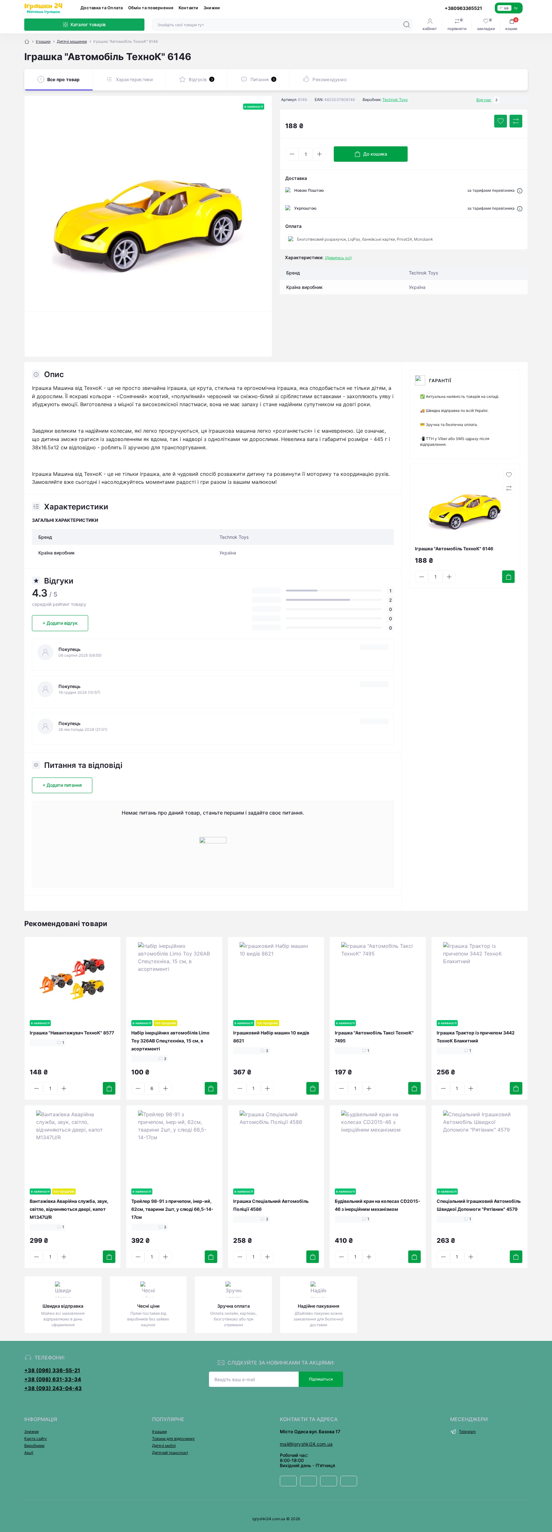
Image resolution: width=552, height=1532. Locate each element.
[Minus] (292, 154)
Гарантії (440, 380)
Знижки (211, 7)
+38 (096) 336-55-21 (52, 1370)
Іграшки (43, 41)
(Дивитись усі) (338, 257)
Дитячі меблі (164, 1445)
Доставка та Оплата (101, 7)
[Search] (406, 25)
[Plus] (319, 154)
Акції (28, 1452)
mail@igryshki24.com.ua (306, 1444)
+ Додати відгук (60, 623)
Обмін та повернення (150, 7)
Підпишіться (321, 1379)
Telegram (467, 1431)
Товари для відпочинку (173, 1438)
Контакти (188, 7)
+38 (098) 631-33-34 (52, 1379)
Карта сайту (35, 1438)
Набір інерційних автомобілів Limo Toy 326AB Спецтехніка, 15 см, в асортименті (170, 1040)
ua (506, 7)
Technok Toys (395, 99)
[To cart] (508, 576)
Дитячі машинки (72, 41)
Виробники (34, 1445)
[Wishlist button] (500, 121)
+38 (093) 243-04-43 (53, 1388)
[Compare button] (516, 121)
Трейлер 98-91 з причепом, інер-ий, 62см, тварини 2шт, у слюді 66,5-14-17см (172, 1209)
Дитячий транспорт (170, 1452)
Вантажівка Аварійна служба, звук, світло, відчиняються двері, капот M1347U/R (69, 1209)
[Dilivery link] (519, 190)
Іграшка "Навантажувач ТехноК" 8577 (72, 1032)
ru (516, 7)
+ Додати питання (62, 785)
